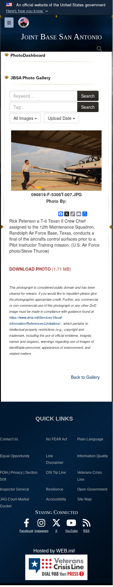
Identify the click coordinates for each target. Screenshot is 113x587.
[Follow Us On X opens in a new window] (56, 524)
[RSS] (86, 524)
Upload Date (60, 118)
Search (88, 96)
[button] (27, 11)
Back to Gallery (85, 377)
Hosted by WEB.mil (54, 550)
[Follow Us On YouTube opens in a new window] (71, 524)
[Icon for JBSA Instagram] (41, 524)
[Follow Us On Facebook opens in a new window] (26, 524)
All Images (24, 118)
